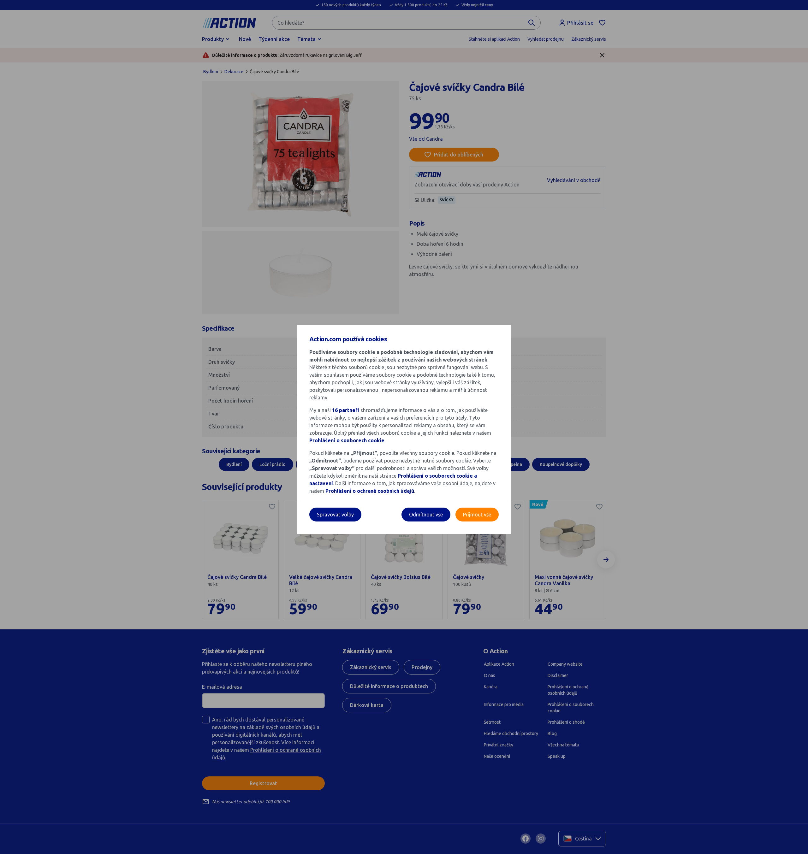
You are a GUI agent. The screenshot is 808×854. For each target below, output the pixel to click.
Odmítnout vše (426, 514)
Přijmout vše (477, 514)
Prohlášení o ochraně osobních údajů (369, 491)
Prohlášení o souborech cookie (346, 440)
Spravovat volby (335, 514)
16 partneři (345, 410)
